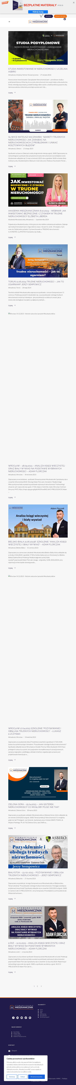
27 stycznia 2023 (30, 878)
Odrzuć (22, 1077)
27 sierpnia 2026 (45, 75)
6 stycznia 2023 (27, 952)
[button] (38, 7)
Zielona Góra (20, 810)
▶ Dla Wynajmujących (43, 1017)
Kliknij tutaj (38, 12)
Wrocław (19, 474)
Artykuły (19, 75)
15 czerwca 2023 (32, 548)
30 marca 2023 (32, 810)
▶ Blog (40, 1012)
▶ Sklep (40, 1011)
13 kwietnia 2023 (30, 737)
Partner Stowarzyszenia (30, 75)
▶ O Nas (40, 1009)
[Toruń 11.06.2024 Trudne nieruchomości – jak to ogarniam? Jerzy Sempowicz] (38, 260)
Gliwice (18, 148)
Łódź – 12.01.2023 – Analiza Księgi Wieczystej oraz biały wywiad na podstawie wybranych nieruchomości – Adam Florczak (36, 946)
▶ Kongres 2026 (15, 1033)
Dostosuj (12, 1077)
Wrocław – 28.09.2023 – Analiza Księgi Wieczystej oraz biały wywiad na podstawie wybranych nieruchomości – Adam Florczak (36, 469)
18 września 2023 (30, 474)
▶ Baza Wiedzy (15, 1032)
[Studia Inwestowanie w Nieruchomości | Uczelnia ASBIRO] (38, 48)
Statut (43, 1081)
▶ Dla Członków (42, 1014)
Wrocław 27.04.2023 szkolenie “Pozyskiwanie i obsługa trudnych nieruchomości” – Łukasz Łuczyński (34, 731)
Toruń (18, 288)
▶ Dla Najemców (42, 1015)
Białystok (19, 878)
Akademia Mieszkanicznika (16, 219)
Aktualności (12, 75)
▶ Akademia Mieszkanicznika (18, 1036)
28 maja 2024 (26, 288)
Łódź (18, 952)
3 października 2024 (42, 219)
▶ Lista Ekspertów (16, 1035)
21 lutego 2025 (28, 148)
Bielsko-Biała (20, 548)
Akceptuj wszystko (36, 1077)
